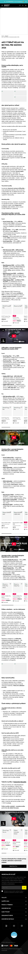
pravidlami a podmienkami (8, 883)
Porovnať (5, 321)
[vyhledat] (20, 5)
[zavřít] (25, 1)
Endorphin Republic (20, 782)
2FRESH (10, 948)
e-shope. (8, 802)
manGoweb (4, 950)
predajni (10, 788)
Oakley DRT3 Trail (11, 642)
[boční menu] (2, 5)
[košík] (26, 5)
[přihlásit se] (23, 5)
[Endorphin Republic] (7, 5)
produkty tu (20, 1)
